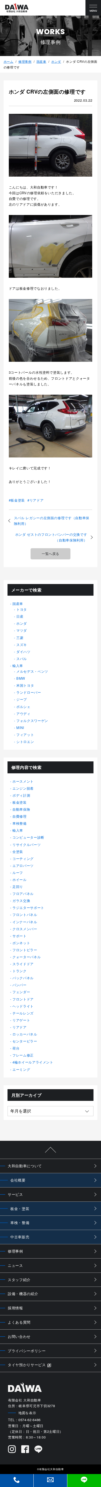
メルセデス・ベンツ (32, 671)
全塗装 (17, 851)
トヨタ (21, 609)
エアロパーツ (23, 865)
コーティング (23, 858)
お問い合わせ (19, 1336)
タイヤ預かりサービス (27, 1364)
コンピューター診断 (28, 837)
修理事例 (25, 61)
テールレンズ (23, 1013)
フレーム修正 (23, 1055)
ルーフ (17, 872)
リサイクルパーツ (26, 844)
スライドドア (23, 963)
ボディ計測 (21, 795)
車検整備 (19, 823)
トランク (19, 970)
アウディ (23, 713)
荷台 (15, 1048)
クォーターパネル (26, 956)
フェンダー (21, 991)
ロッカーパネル (24, 1034)
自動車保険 (21, 809)
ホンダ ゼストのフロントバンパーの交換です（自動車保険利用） (51, 537)
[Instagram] (12, 1449)
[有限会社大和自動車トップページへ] (16, 8)
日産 (19, 616)
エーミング (21, 1069)
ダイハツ (23, 651)
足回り (17, 886)
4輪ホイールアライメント (32, 1062)
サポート (19, 935)
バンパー (19, 984)
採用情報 (15, 1307)
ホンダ (56, 61)
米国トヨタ (25, 685)
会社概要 (18, 1180)
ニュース (15, 1265)
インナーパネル (24, 921)
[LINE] (38, 1449)
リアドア (37, 500)
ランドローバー (28, 692)
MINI (20, 727)
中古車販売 (19, 1236)
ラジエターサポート (28, 907)
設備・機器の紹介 (23, 1293)
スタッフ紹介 (19, 1279)
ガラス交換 (21, 900)
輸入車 (17, 665)
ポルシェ (23, 706)
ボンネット (21, 942)
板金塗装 (18, 500)
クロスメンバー (24, 928)
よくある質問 (19, 1322)
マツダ (21, 630)
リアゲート (21, 1020)
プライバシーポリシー (27, 1350)
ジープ (21, 699)
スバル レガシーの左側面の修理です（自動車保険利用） (51, 520)
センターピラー (24, 1041)
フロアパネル (23, 893)
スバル (21, 658)
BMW (20, 678)
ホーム (8, 61)
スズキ (21, 644)
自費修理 (19, 816)
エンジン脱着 (23, 788)
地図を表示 (27, 1412)
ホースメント (23, 781)
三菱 (19, 637)
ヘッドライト (23, 1006)
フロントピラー (24, 949)
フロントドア (23, 999)
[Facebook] (25, 1449)
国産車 (41, 61)
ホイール (19, 879)
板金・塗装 (19, 1208)
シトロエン (25, 741)
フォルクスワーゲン (32, 720)
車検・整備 (19, 1222)
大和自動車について (25, 1165)
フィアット (25, 734)
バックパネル (23, 977)
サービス (15, 1194)
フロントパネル (24, 914)
